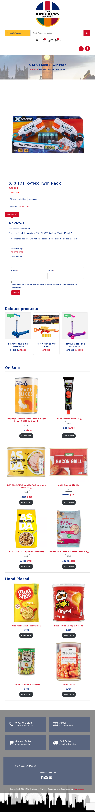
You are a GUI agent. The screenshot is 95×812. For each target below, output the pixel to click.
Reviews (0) (12, 214)
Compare (33, 199)
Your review (17, 256)
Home (33, 69)
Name (14, 270)
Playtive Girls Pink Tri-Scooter (75, 345)
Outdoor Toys (24, 206)
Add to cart (21, 343)
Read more (48, 343)
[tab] (12, 214)
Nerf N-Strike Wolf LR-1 (46, 345)
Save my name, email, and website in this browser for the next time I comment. (44, 286)
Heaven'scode (79, 789)
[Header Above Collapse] (87, 48)
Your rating (17, 248)
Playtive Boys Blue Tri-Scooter (18, 345)
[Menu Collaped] (81, 48)
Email (51, 270)
